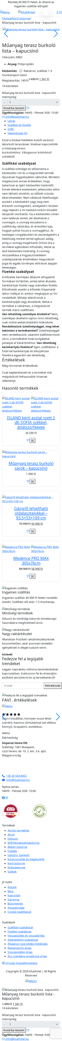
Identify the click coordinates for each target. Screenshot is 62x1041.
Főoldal (7, 18)
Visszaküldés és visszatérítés (26, 936)
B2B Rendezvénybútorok (24, 843)
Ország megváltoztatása (21, 963)
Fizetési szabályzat (20, 931)
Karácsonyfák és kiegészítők (26, 859)
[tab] (34, 121)
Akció (11, 834)
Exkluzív (13, 839)
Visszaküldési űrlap (20, 952)
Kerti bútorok (21, 18)
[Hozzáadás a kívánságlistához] (28, 440)
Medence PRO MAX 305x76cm (31, 560)
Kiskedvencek (16, 867)
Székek (12, 871)
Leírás (11, 121)
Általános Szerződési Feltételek (28, 944)
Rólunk (12, 887)
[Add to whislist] (28, 108)
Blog (10, 891)
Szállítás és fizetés (19, 125)
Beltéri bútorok (17, 847)
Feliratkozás (53, 685)
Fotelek (12, 851)
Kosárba (13, 108)
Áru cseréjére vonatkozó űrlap (27, 956)
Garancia (13, 899)
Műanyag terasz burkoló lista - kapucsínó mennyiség (29, 95)
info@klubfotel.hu (17, 117)
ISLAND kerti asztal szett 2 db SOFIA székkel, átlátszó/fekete (31, 422)
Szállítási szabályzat (20, 927)
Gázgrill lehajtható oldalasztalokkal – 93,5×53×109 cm (31, 513)
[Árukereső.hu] (39, 811)
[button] (5, 12)
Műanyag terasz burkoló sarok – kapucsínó (31, 466)
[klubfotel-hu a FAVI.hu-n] (10, 811)
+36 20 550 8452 (16, 776)
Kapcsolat (14, 895)
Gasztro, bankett (18, 855)
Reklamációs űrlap (20, 948)
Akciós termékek (18, 830)
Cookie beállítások (19, 912)
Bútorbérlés (15, 904)
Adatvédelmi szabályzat (23, 940)
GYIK (11, 129)
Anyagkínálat (16, 908)
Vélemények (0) (17, 133)
